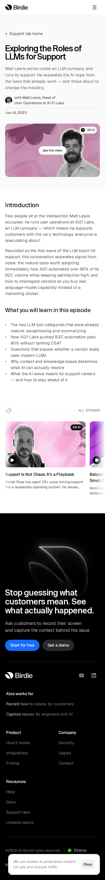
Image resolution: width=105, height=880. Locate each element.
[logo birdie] (16, 7)
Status (80, 850)
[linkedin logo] (94, 675)
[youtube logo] (81, 675)
